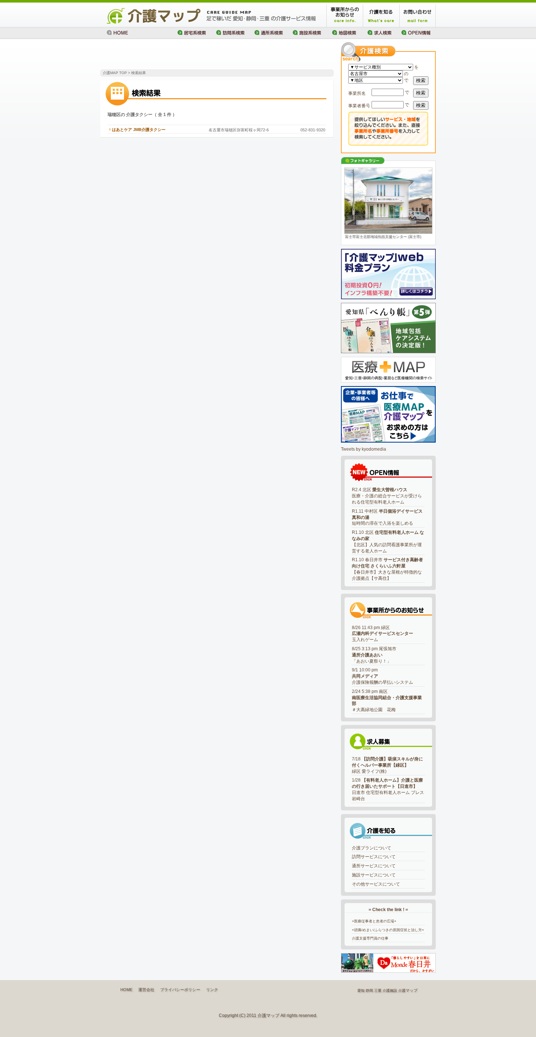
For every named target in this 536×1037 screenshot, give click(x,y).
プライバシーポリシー (180, 989)
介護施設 (389, 990)
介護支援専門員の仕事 (370, 938)
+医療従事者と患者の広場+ (374, 921)
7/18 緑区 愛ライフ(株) (387, 765)
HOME (126, 989)
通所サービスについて (374, 865)
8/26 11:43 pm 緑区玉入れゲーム (382, 634)
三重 (377, 990)
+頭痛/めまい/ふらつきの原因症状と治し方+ (388, 930)
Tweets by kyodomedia (363, 449)
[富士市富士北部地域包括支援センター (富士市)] (388, 200)
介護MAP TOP (115, 73)
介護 (401, 990)
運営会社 (146, 989)
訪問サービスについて (374, 856)
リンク (212, 989)
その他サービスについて (376, 884)
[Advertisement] (185, 55)
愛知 (361, 990)
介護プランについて (371, 848)
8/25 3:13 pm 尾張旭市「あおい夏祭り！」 (374, 655)
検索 (421, 80)
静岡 (369, 990)
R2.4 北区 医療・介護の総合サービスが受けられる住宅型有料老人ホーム (387, 496)
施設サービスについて (374, 875)
